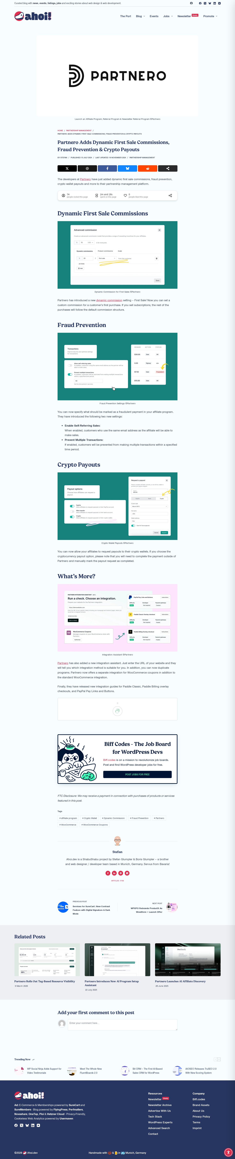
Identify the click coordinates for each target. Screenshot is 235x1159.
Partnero (85, 179)
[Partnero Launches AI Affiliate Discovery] (188, 959)
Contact (153, 1134)
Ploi (41, 1114)
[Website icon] (120, 873)
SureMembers (22, 1109)
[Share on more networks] (167, 168)
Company (199, 1093)
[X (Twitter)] (205, 3)
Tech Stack (155, 1116)
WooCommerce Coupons (95, 824)
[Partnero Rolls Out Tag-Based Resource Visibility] (47, 959)
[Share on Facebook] (107, 168)
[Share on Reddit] (147, 168)
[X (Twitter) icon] (127, 873)
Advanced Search (159, 1128)
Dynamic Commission (113, 818)
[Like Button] (117, 711)
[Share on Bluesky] (127, 168)
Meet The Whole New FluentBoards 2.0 (91, 1070)
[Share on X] (67, 168)
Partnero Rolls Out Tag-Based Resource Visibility (44, 981)
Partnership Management (142, 157)
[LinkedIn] (214, 3)
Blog (139, 16)
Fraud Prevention (139, 818)
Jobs (166, 16)
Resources (155, 1093)
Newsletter (188, 16)
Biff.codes (109, 760)
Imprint (197, 1128)
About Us (198, 1111)
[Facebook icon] (108, 873)
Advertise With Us (159, 1111)
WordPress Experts (160, 1122)
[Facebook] (200, 3)
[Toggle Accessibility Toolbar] (228, 1152)
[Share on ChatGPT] (87, 168)
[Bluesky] (210, 3)
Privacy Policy (201, 1116)
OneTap (33, 1114)
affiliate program (68, 818)
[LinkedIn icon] (114, 873)
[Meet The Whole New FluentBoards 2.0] (72, 1071)
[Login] (191, 3)
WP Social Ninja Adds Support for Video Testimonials (44, 1070)
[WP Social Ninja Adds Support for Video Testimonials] (19, 1071)
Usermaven (66, 1118)
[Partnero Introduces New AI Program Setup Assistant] (117, 959)
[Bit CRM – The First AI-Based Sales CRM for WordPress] (124, 1071)
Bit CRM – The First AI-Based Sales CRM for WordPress (147, 1070)
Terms (196, 1122)
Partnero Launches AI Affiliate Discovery (180, 981)
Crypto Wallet (89, 818)
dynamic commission (109, 300)
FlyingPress (60, 1109)
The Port (125, 16)
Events (154, 16)
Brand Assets (201, 1105)
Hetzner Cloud (55, 1114)
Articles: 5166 (117, 880)
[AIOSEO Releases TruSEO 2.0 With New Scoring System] (177, 1071)
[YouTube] (219, 3)
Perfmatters (76, 1109)
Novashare (20, 1114)
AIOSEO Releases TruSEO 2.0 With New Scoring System (200, 1070)
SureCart (74, 1105)
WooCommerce (67, 824)
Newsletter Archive (160, 1105)
